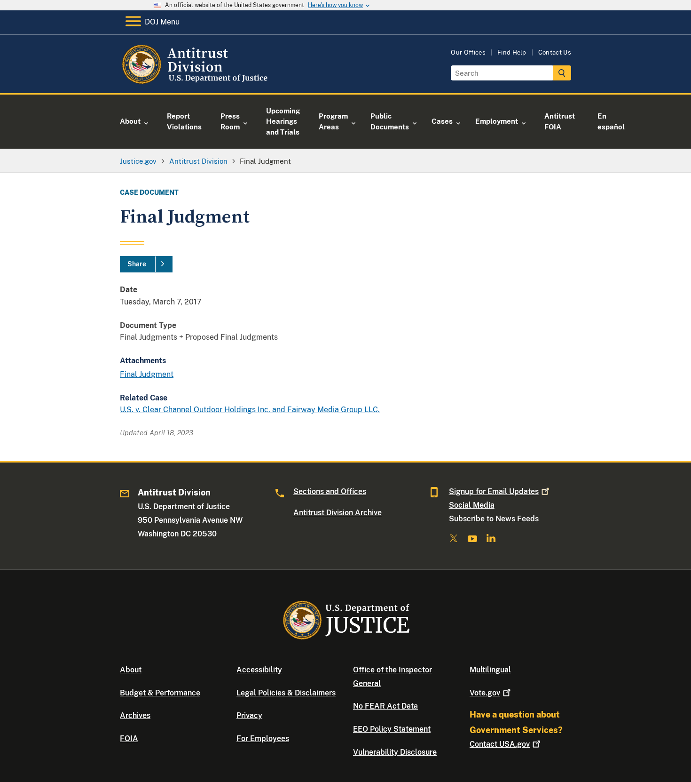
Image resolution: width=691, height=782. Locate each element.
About (130, 669)
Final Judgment (146, 374)
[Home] (196, 82)
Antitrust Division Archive (337, 512)
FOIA (129, 738)
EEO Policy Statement (392, 729)
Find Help (511, 52)
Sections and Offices (329, 491)
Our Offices (468, 52)
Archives (135, 715)
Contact (500, 744)
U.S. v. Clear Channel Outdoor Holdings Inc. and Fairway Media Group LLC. (250, 409)
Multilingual (490, 669)
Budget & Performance (160, 692)
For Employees (262, 738)
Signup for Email (494, 491)
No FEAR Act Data (385, 706)
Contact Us (554, 52)
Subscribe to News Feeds (494, 518)
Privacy (249, 715)
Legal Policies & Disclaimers (286, 692)
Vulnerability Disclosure (395, 752)
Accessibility (259, 669)
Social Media (472, 505)
